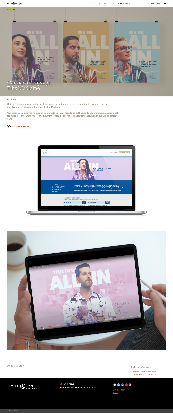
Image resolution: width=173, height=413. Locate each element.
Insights (121, 3)
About (106, 3)
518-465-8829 (119, 390)
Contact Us (129, 3)
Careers (115, 393)
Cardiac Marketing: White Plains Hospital (143, 374)
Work (101, 3)
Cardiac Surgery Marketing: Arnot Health (143, 371)
